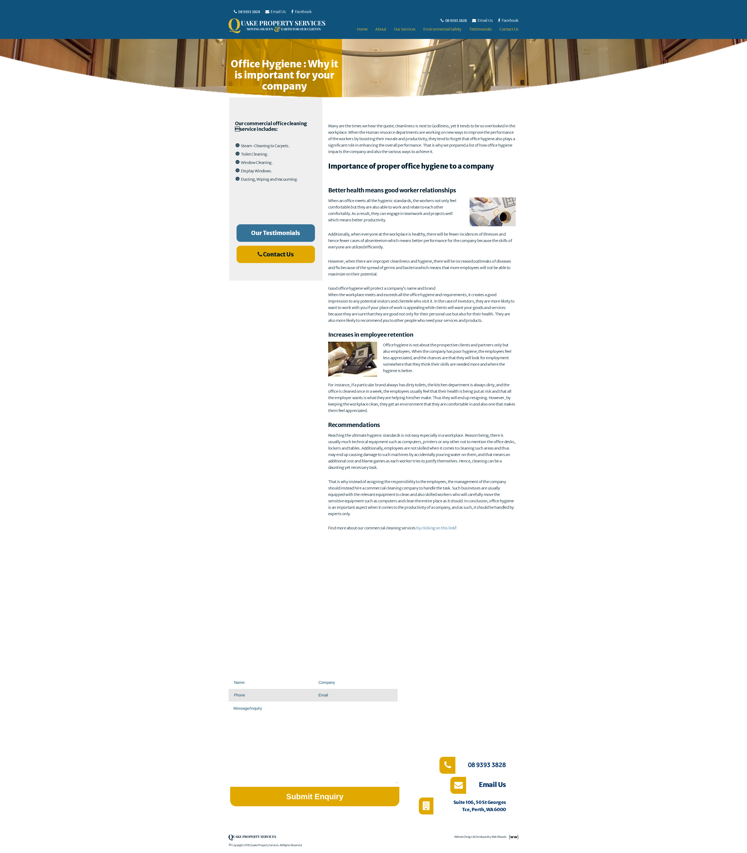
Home (362, 29)
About (380, 29)
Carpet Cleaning (501, 706)
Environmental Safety (442, 29)
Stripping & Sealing (498, 724)
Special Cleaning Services (492, 698)
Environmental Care (495, 742)
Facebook (303, 11)
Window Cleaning (499, 715)
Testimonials (480, 29)
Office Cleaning (502, 689)
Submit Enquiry (314, 796)
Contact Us (508, 29)
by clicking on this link (435, 528)
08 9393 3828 (249, 12)
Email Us (278, 11)
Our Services (405, 29)
